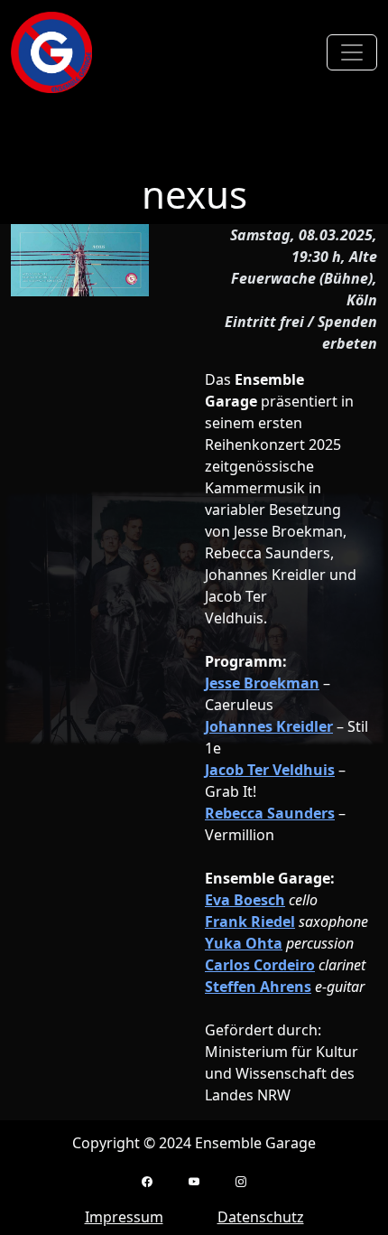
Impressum (124, 1217)
